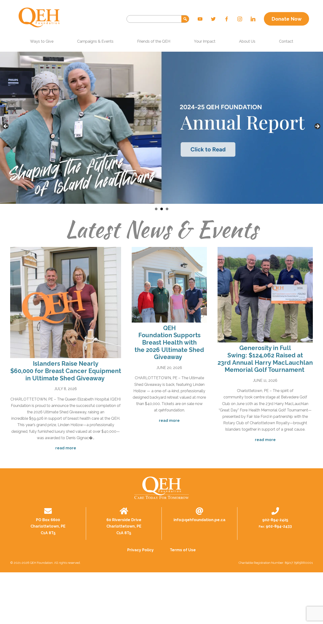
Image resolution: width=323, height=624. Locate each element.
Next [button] (317, 126)
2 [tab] (161, 209)
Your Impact (204, 41)
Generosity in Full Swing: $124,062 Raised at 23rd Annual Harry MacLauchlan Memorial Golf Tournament (265, 358)
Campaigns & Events (95, 41)
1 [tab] (156, 209)
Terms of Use (183, 550)
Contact (286, 41)
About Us (247, 41)
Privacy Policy (140, 550)
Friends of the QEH (153, 41)
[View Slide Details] (161, 128)
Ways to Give (41, 41)
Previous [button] (5, 126)
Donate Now (286, 19)
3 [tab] (167, 209)
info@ (199, 520)
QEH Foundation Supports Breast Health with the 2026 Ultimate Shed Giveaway (169, 342)
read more (65, 448)
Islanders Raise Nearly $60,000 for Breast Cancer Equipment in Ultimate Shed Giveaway (65, 371)
